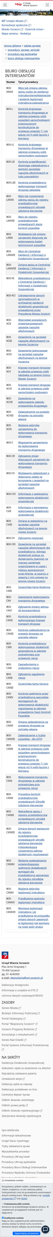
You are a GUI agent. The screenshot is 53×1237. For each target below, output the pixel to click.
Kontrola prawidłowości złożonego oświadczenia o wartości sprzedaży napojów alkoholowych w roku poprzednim (33, 169)
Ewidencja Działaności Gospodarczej (23, 1062)
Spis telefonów (10, 1130)
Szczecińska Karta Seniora (33, 683)
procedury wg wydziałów (22, 54)
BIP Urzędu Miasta (14, 21)
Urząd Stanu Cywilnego (15, 1140)
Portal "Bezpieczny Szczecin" (18, 1024)
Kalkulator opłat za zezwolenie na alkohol (26, 1068)
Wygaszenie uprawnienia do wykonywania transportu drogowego (33, 446)
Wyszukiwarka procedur (16, 1151)
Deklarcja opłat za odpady (17, 1084)
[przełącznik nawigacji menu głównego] (5, 4)
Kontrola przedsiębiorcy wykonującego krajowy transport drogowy (32, 620)
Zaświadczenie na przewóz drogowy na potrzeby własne (33, 415)
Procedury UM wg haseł (16, 1156)
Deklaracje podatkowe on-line (19, 1089)
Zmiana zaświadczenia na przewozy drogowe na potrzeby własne (33, 725)
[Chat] (45, 1229)
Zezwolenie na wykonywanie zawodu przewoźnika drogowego (32, 402)
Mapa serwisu (10, 33)
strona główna (12, 45)
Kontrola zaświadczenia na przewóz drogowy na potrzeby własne (33, 633)
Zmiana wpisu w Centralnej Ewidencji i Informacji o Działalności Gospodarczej (34, 268)
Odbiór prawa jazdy (14, 1105)
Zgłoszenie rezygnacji (30, 538)
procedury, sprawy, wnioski (24, 50)
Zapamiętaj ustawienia (27, 1233)
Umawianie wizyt (12, 1078)
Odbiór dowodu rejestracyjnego (21, 1110)
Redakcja (25, 33)
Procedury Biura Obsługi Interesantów (24, 1167)
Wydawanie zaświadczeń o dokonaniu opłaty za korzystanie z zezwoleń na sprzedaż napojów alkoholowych (33, 480)
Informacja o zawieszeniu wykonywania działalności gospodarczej (33, 497)
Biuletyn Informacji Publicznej (19, 1013)
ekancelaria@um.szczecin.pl (26, 977)
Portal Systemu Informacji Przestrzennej (25, 1045)
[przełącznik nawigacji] (47, 4)
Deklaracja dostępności (15, 985)
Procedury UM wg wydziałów (19, 1162)
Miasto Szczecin (12, 29)
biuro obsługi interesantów (24, 58)
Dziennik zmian (34, 29)
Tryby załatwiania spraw (16, 1146)
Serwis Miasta (10, 1008)
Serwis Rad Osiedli (13, 1039)
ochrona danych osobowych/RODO (22, 995)
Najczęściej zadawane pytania (19, 1073)
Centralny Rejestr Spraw (16, 1094)
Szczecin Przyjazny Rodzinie (18, 1029)
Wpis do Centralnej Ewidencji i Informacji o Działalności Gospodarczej (33, 255)
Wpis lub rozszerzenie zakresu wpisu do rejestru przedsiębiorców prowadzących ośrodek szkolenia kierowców (33, 203)
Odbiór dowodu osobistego (18, 1100)
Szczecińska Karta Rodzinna (34, 587)
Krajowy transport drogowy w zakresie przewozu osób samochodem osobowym (34, 388)
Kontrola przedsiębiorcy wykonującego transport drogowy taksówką (32, 186)
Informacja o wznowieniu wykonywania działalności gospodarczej (33, 511)
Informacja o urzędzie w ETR (19, 990)
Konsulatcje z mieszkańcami (18, 1034)
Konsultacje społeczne (16, 25)
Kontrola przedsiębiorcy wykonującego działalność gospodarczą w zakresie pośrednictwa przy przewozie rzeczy (33, 651)
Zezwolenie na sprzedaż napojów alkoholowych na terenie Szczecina (33, 340)
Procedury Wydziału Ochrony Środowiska (26, 1172)
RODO (24, 1198)
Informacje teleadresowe (16, 1135)
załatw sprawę (32, 45)
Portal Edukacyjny (12, 1018)
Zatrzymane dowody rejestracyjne (21, 1116)
